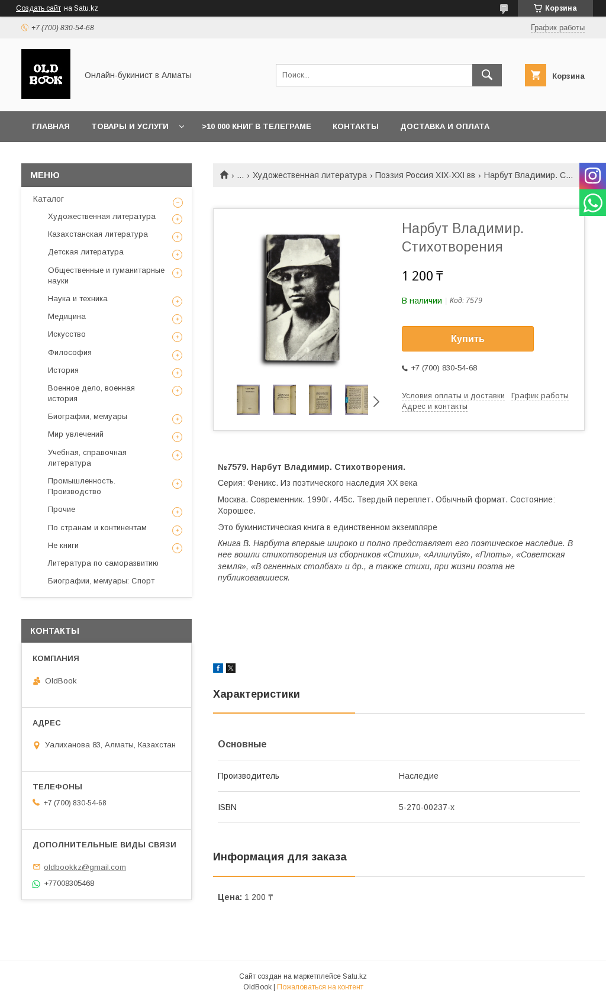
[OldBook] (45, 96)
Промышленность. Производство (81, 486)
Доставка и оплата (444, 126)
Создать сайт (38, 8)
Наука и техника (78, 298)
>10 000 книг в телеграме (256, 126)
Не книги (63, 545)
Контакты (356, 126)
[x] (231, 670)
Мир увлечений (76, 434)
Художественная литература (310, 175)
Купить (468, 339)
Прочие (61, 509)
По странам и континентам (97, 527)
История (63, 370)
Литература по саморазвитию (103, 563)
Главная (51, 126)
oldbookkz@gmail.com (85, 866)
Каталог (48, 199)
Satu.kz (355, 976)
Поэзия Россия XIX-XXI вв (425, 175)
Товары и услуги (130, 126)
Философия (70, 352)
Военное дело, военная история (91, 393)
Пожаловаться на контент (320, 987)
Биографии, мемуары (87, 416)
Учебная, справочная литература (87, 457)
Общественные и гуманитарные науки (106, 275)
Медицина (67, 316)
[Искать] (487, 75)
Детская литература (86, 251)
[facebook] (218, 670)
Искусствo (67, 334)
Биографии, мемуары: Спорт (101, 580)
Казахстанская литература (98, 234)
